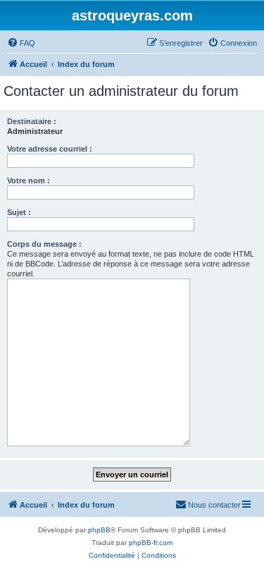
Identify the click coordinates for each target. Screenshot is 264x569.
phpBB (99, 530)
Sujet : (19, 212)
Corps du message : (44, 244)
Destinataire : (31, 121)
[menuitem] (21, 43)
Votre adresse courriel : (49, 149)
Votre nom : (28, 180)
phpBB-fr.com (150, 542)
